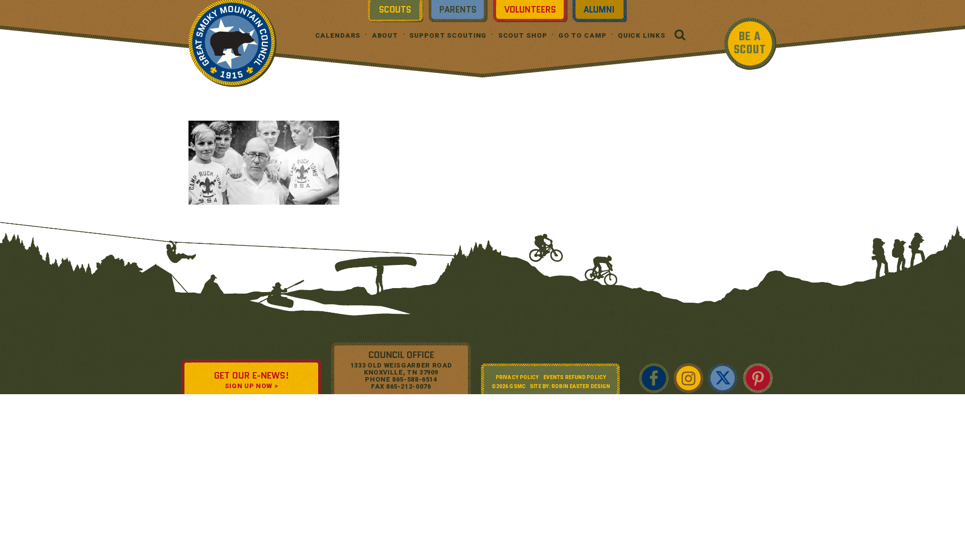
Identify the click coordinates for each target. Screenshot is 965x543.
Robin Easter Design (580, 386)
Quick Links (641, 35)
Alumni (599, 10)
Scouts (395, 10)
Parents (457, 10)
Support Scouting (448, 35)
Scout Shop (522, 35)
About (385, 35)
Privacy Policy (517, 377)
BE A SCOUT (750, 43)
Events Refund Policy (574, 377)
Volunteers (530, 10)
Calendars (338, 35)
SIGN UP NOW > (251, 386)
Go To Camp (582, 35)
